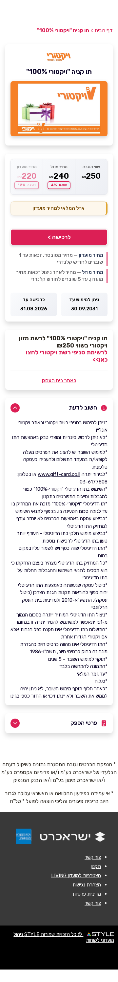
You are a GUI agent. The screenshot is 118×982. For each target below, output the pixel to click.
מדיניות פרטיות (86, 894)
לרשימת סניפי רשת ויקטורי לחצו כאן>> (67, 356)
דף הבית (103, 30)
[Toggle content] (15, 408)
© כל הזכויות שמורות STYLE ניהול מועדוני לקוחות (63, 937)
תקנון (96, 866)
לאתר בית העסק (59, 381)
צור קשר (93, 857)
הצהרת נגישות (86, 885)
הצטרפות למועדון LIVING (76, 876)
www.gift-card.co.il (59, 474)
